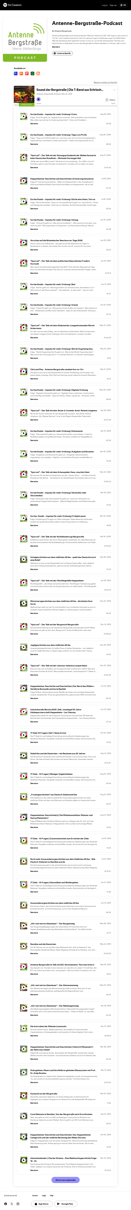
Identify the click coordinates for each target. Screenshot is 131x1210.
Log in (105, 5)
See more (56, 47)
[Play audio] (114, 89)
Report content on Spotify (105, 82)
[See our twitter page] (11, 1203)
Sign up (113, 5)
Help (51, 1195)
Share (112, 99)
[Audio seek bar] (75, 105)
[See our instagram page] (17, 1203)
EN (124, 5)
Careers (35, 1195)
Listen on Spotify (64, 53)
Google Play (67, 1203)
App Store (43, 1203)
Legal (44, 1195)
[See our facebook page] (5, 1203)
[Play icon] (38, 99)
